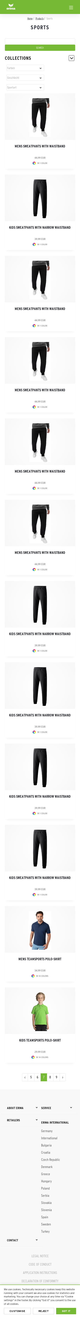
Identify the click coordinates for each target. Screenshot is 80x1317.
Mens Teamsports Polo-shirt (39, 959)
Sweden (46, 1224)
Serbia (45, 1196)
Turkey (45, 1231)
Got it (66, 1311)
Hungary (46, 1181)
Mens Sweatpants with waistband (40, 146)
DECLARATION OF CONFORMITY (40, 1281)
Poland (45, 1188)
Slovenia (46, 1210)
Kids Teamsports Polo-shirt (40, 1040)
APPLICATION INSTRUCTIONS (40, 1273)
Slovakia (46, 1203)
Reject (43, 1311)
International (49, 1138)
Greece (45, 1174)
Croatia (45, 1152)
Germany (46, 1131)
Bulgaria (46, 1145)
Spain (44, 1217)
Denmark (46, 1167)
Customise (17, 1311)
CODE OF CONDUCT (40, 1264)
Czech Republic (50, 1160)
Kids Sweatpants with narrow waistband (40, 227)
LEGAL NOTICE (40, 1256)
